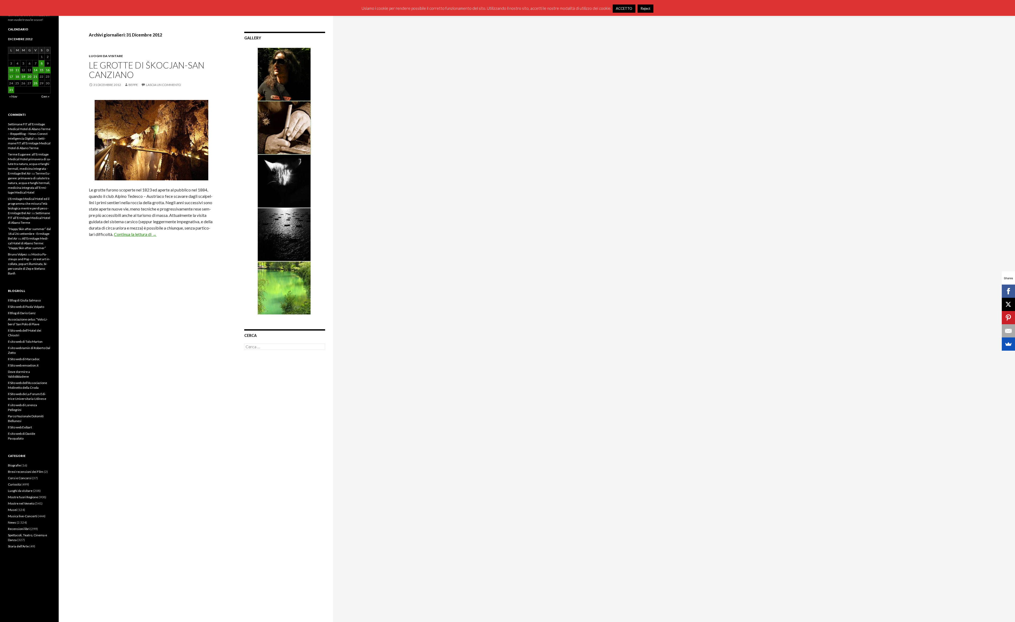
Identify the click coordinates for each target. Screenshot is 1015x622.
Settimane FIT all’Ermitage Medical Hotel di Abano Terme (29, 143)
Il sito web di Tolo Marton (25, 342)
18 (17, 77)
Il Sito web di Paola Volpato (26, 307)
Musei (12, 510)
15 (41, 70)
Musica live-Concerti (22, 516)
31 (11, 90)
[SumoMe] (1008, 344)
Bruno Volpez (17, 254)
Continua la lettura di (135, 234)
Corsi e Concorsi (19, 478)
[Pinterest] (1008, 317)
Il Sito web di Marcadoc (24, 359)
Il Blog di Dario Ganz (22, 313)
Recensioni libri (19, 529)
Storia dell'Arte (18, 546)
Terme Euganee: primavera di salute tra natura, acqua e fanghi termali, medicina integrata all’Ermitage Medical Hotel (29, 182)
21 (35, 77)
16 (47, 70)
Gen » (45, 96)
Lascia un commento (163, 85)
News (12, 522)
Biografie (14, 465)
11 (17, 70)
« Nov (13, 96)
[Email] (1008, 330)
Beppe (133, 85)
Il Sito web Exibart (20, 427)
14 (35, 70)
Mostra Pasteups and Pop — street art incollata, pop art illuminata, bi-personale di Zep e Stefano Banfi (29, 263)
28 (35, 83)
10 (11, 70)
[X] (1008, 304)
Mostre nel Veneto (21, 503)
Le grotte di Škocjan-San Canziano (146, 70)
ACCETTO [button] (624, 8)
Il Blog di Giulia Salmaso (24, 300)
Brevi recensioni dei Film (25, 472)
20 (29, 77)
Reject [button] (645, 8)
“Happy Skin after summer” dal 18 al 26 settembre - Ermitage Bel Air (29, 233)
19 (23, 77)
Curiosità (14, 484)
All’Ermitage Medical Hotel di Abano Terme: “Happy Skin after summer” (28, 243)
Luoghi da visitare (106, 56)
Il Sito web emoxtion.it (23, 365)
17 (11, 77)
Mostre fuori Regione (23, 497)
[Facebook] (1008, 291)
